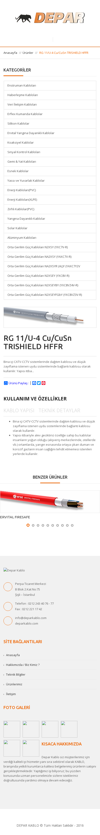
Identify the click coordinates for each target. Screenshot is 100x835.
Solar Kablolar (17, 228)
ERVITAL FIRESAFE (15, 517)
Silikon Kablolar (18, 123)
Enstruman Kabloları (21, 85)
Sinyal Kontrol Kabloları (23, 152)
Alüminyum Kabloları (21, 237)
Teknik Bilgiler (15, 674)
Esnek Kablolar (18, 171)
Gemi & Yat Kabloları (21, 161)
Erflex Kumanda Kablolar (25, 114)
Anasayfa (10, 53)
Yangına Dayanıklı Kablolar (26, 218)
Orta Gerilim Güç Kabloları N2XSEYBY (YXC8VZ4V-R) (42, 285)
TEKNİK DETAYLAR (59, 410)
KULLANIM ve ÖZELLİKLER (35, 398)
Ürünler (28, 53)
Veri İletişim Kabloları (22, 104)
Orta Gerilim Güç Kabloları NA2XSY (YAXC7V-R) (39, 257)
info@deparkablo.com (31, 618)
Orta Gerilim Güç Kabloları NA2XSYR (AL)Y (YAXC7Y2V (43, 266)
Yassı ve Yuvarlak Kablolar (26, 180)
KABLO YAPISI (18, 410)
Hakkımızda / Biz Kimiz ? (23, 665)
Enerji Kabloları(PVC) (21, 190)
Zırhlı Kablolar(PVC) (20, 209)
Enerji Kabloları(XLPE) (22, 199)
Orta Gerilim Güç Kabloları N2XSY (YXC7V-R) (37, 247)
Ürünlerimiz (14, 684)
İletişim (11, 694)
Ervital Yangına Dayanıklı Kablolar (30, 133)
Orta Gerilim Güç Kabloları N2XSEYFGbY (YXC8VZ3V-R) (44, 295)
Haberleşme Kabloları (22, 95)
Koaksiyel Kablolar (20, 142)
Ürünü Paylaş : (19, 383)
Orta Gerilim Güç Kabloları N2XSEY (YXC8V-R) (38, 276)
